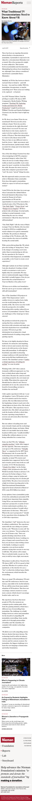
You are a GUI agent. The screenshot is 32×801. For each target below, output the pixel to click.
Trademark (13, 798)
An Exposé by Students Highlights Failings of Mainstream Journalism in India (16, 699)
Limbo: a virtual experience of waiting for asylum (15, 362)
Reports (6, 750)
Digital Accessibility (25, 798)
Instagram (27, 743)
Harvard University (5, 798)
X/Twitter (27, 740)
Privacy (18, 798)
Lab (4, 755)
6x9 (14, 522)
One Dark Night (8, 206)
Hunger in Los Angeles (10, 209)
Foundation (8, 745)
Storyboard (8, 760)
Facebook (27, 746)
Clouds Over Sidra (9, 467)
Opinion (4, 9)
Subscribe (27, 738)
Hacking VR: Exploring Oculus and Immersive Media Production (14, 106)
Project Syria (20, 206)
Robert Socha (8, 21)
